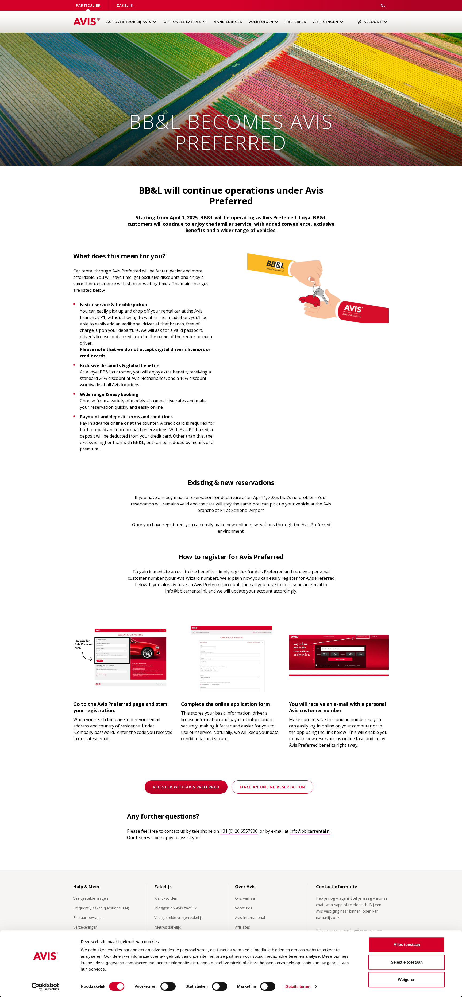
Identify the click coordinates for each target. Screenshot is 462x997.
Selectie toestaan (407, 962)
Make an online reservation (272, 786)
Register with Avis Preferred (186, 786)
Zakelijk (125, 5)
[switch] (168, 986)
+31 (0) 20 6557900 (238, 831)
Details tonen (297, 986)
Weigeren (406, 979)
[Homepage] (86, 21)
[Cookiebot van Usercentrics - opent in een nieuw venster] (45, 987)
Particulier (88, 5)
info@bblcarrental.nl (185, 591)
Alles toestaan (407, 944)
